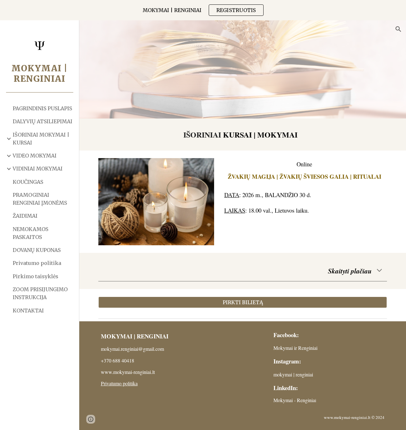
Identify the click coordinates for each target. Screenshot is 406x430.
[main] (242, 134)
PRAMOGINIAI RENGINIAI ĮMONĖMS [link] (40, 199)
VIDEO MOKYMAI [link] (34, 155)
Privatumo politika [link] (37, 263)
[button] (398, 29)
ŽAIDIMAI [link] (25, 216)
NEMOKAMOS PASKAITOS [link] (30, 233)
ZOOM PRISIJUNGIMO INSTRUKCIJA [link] (40, 293)
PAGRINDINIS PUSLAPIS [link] (42, 108)
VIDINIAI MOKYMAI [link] (37, 168)
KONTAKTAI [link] (28, 310)
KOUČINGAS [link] (28, 182)
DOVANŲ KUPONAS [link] (37, 250)
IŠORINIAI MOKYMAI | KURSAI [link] (41, 139)
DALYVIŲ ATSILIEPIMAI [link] (42, 121)
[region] (203, 10)
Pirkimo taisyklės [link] (35, 276)
